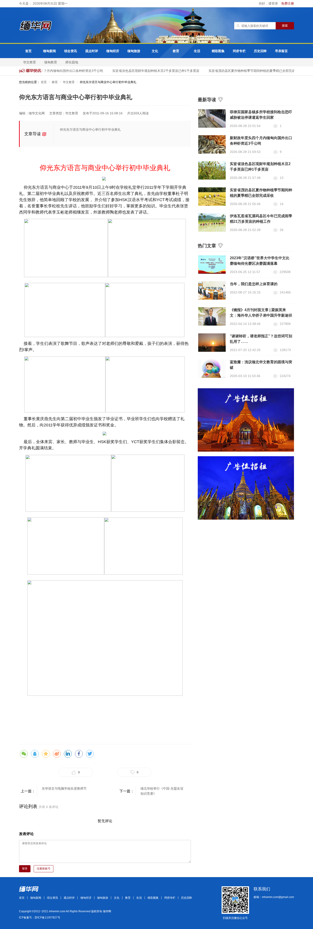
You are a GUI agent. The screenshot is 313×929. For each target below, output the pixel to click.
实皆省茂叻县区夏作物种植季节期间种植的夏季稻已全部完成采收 (249, 71)
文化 (155, 51)
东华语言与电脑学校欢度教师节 (64, 788)
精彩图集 (218, 51)
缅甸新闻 (49, 51)
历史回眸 (260, 51)
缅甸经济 (112, 51)
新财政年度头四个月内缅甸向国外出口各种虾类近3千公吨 (57, 71)
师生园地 (71, 62)
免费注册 (287, 3)
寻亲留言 (281, 51)
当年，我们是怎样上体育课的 (253, 284)
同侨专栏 (239, 51)
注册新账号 (43, 868)
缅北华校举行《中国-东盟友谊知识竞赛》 (161, 791)
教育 (176, 51)
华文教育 (29, 62)
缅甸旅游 (133, 51)
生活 (197, 51)
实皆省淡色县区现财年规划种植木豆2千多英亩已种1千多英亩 (150, 71)
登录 (24, 868)
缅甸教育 (50, 62)
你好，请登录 (269, 3)
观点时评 (91, 51)
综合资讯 (70, 51)
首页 (28, 51)
